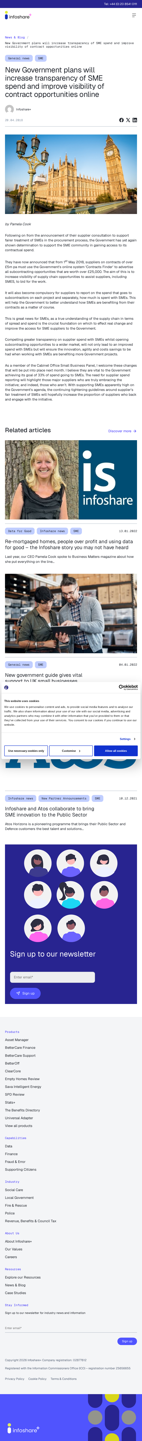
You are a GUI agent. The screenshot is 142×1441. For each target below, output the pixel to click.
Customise (69, 750)
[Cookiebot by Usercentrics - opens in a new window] (121, 687)
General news (19, 58)
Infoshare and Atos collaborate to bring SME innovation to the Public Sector (49, 812)
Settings (125, 739)
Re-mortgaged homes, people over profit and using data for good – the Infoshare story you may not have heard (69, 544)
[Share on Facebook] (121, 120)
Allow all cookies (116, 750)
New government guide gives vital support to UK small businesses (43, 678)
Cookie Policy (37, 1379)
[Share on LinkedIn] (135, 120)
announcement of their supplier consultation (76, 235)
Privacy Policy (14, 1379)
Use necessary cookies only (26, 750)
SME (40, 58)
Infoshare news (52, 531)
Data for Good (19, 531)
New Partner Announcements (64, 798)
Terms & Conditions (64, 1379)
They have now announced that (30, 262)
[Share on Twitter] (128, 120)
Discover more (119, 431)
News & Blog (15, 37)
